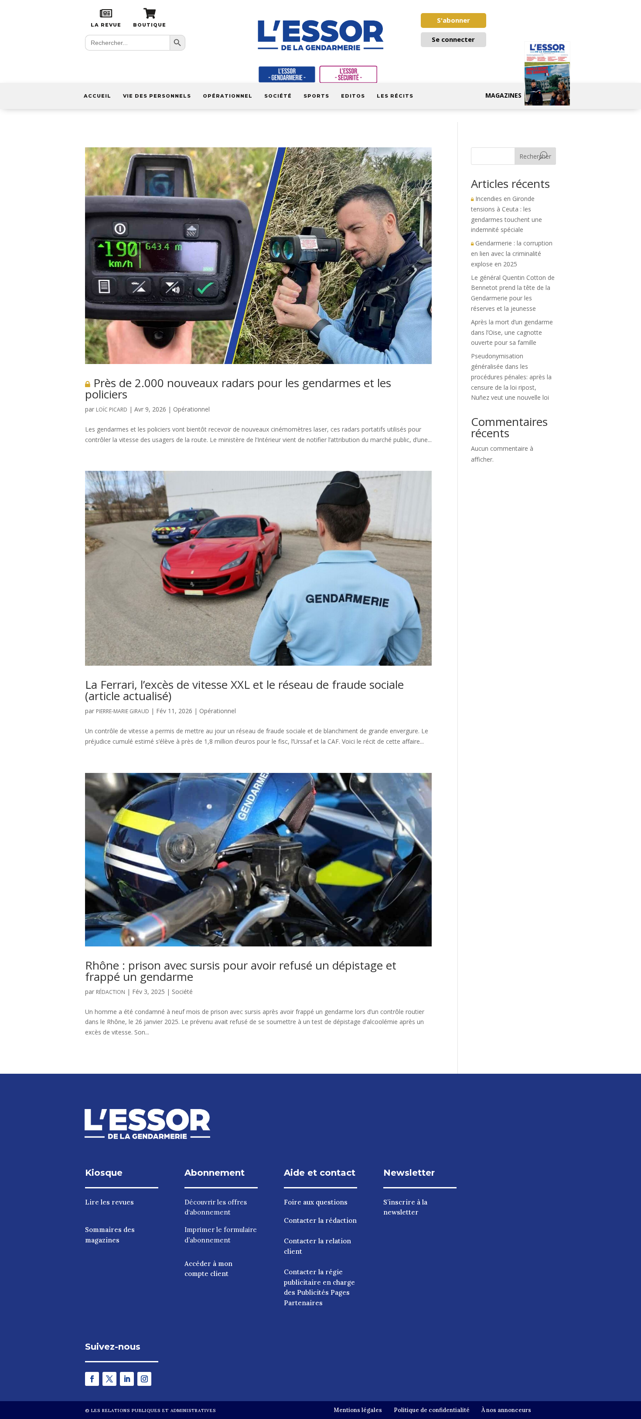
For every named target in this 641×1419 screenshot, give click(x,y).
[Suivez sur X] (109, 1379)
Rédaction (110, 992)
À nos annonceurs (506, 1410)
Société (278, 96)
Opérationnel (227, 96)
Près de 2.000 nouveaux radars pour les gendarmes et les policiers (238, 388)
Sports (316, 96)
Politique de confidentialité (432, 1410)
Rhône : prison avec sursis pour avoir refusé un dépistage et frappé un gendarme (240, 970)
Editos (353, 96)
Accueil (97, 96)
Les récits (395, 96)
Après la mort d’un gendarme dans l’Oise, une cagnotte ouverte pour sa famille (512, 332)
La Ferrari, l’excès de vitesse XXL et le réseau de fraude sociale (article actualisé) (244, 690)
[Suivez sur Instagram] (144, 1379)
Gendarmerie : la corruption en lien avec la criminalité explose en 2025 (511, 253)
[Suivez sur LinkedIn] (127, 1379)
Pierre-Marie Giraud (122, 711)
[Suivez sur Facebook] (92, 1379)
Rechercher (535, 156)
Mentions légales (358, 1410)
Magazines (503, 95)
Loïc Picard (111, 409)
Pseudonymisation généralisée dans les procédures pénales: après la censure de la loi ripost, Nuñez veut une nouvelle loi (511, 377)
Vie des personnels (157, 96)
